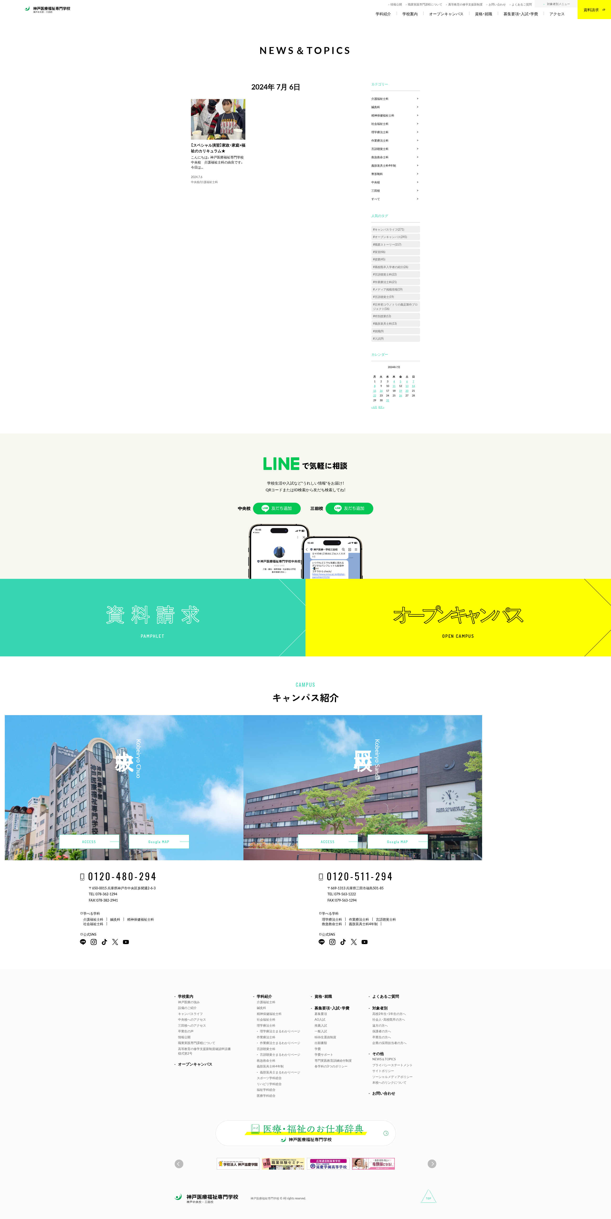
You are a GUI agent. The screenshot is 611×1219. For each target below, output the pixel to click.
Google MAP (158, 842)
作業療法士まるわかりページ (280, 1042)
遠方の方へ (380, 1025)
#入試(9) (378, 338)
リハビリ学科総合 (269, 1084)
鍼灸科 (375, 107)
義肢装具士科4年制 (383, 165)
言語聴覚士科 (380, 149)
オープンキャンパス (446, 13)
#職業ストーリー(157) (387, 244)
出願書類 (321, 1042)
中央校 (195, 182)
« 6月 (374, 407)
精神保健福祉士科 (382, 115)
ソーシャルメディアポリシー (392, 1076)
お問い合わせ (497, 4)
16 (381, 391)
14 (413, 386)
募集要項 (321, 1013)
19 (400, 391)
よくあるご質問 (522, 4)
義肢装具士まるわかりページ (280, 1072)
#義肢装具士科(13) (385, 323)
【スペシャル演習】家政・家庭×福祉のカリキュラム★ (218, 147)
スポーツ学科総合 (269, 1078)
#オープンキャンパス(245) (390, 237)
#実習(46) (379, 252)
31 (387, 400)
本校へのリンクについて (389, 1082)
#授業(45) (379, 259)
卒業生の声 (186, 1031)
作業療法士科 (380, 140)
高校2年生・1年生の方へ (389, 1013)
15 (374, 391)
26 (400, 395)
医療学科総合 (266, 1095)
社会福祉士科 (380, 123)
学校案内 (410, 13)
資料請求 (591, 9)
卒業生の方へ (381, 1037)
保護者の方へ (381, 1031)
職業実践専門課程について (425, 4)
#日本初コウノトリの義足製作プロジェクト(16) (395, 306)
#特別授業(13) (382, 316)
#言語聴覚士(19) (383, 297)
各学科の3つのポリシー (331, 1066)
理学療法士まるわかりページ (280, 1031)
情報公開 (396, 4)
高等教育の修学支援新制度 (465, 4)
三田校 (375, 190)
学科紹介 (383, 13)
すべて (375, 199)
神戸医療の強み (189, 1002)
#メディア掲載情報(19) (387, 289)
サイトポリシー (383, 1070)
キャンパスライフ (190, 1013)
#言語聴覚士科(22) (385, 274)
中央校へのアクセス (192, 1019)
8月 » (381, 407)
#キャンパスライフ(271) (388, 229)
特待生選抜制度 (325, 1037)
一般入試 (321, 1031)
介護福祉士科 (209, 182)
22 (374, 395)
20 (407, 391)
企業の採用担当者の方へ (389, 1042)
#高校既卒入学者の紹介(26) (390, 267)
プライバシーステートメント (392, 1065)
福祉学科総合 (266, 1089)
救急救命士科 (380, 157)
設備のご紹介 (187, 1007)
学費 (318, 1048)
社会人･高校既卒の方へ (388, 1019)
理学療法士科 (380, 132)
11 (394, 386)
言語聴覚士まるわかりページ (280, 1054)
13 (407, 386)
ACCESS (89, 842)
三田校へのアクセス (192, 1025)
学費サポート (324, 1054)
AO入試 (320, 1019)
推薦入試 (321, 1025)
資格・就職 (483, 13)
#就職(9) (378, 331)
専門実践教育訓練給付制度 (333, 1060)
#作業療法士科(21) (385, 282)
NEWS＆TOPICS (384, 1059)
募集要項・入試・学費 (521, 13)
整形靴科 (377, 174)
